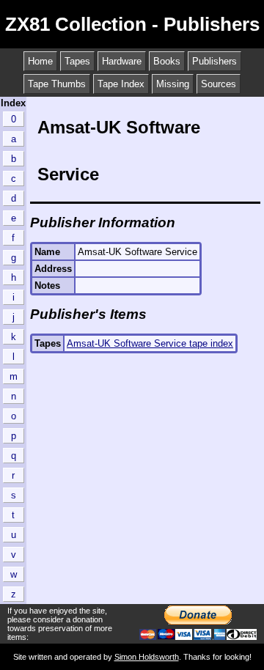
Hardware (122, 61)
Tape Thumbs (57, 83)
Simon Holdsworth (146, 656)
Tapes (77, 61)
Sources (218, 83)
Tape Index (121, 83)
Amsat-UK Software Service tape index (150, 343)
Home (40, 61)
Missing (172, 83)
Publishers (214, 61)
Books (166, 61)
